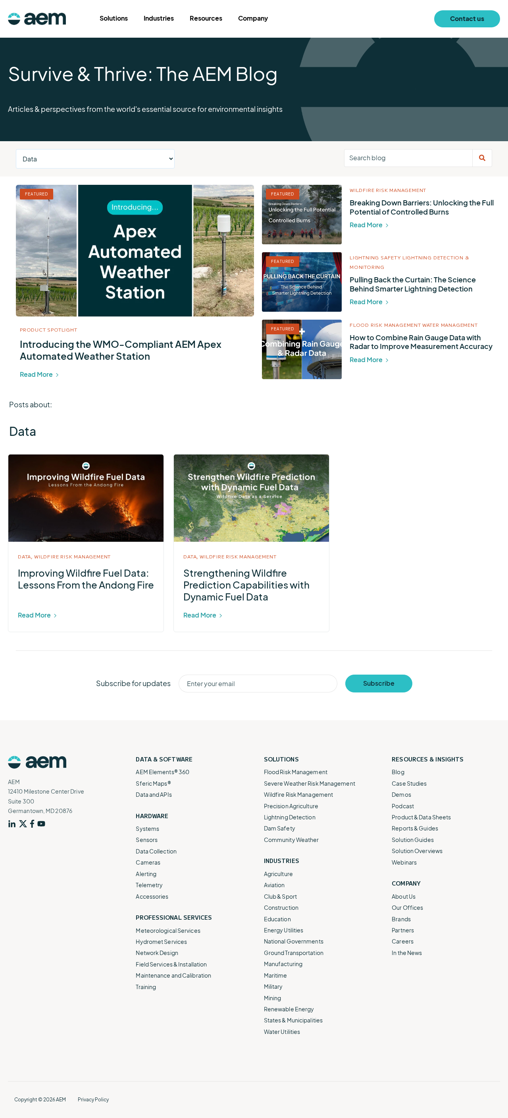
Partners (403, 930)
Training (146, 986)
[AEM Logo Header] (37, 19)
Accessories (152, 896)
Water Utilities (282, 1031)
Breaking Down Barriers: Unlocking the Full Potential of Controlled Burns (422, 207)
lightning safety (375, 257)
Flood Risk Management (385, 324)
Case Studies (409, 783)
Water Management (450, 324)
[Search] (482, 158)
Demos (401, 794)
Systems (147, 828)
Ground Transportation (293, 952)
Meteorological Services (168, 930)
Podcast (403, 805)
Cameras (148, 862)
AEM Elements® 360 (162, 771)
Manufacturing (283, 963)
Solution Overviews (417, 850)
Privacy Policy (93, 1100)
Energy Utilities (284, 930)
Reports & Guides (415, 828)
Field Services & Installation (171, 964)
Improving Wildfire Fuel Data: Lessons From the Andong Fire (86, 579)
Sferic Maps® (153, 783)
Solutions (114, 18)
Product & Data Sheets (421, 817)
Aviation (274, 884)
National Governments (293, 941)
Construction (281, 907)
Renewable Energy (289, 1009)
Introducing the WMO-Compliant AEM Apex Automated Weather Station (120, 350)
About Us (404, 896)
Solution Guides (413, 839)
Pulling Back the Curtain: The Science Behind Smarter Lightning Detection (413, 284)
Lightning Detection (290, 817)
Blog (398, 771)
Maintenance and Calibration (173, 975)
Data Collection (156, 851)
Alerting (146, 873)
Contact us (467, 18)
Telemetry (149, 884)
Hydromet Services (161, 941)
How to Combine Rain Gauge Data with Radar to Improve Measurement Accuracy (421, 342)
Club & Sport (280, 896)
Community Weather (291, 839)
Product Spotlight (48, 329)
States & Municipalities (293, 1020)
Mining (272, 997)
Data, (25, 556)
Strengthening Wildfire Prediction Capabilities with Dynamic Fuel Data (246, 584)
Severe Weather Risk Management (309, 783)
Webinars (404, 862)
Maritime (275, 975)
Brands (401, 918)
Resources (206, 18)
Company (253, 18)
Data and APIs (153, 794)
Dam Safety (279, 828)
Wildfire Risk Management (388, 189)
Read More (37, 374)
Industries (159, 18)
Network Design (157, 952)
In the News (407, 952)
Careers (403, 941)
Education (277, 918)
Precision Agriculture (291, 805)
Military (273, 986)
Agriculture (278, 873)
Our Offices (407, 907)
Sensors (147, 839)
